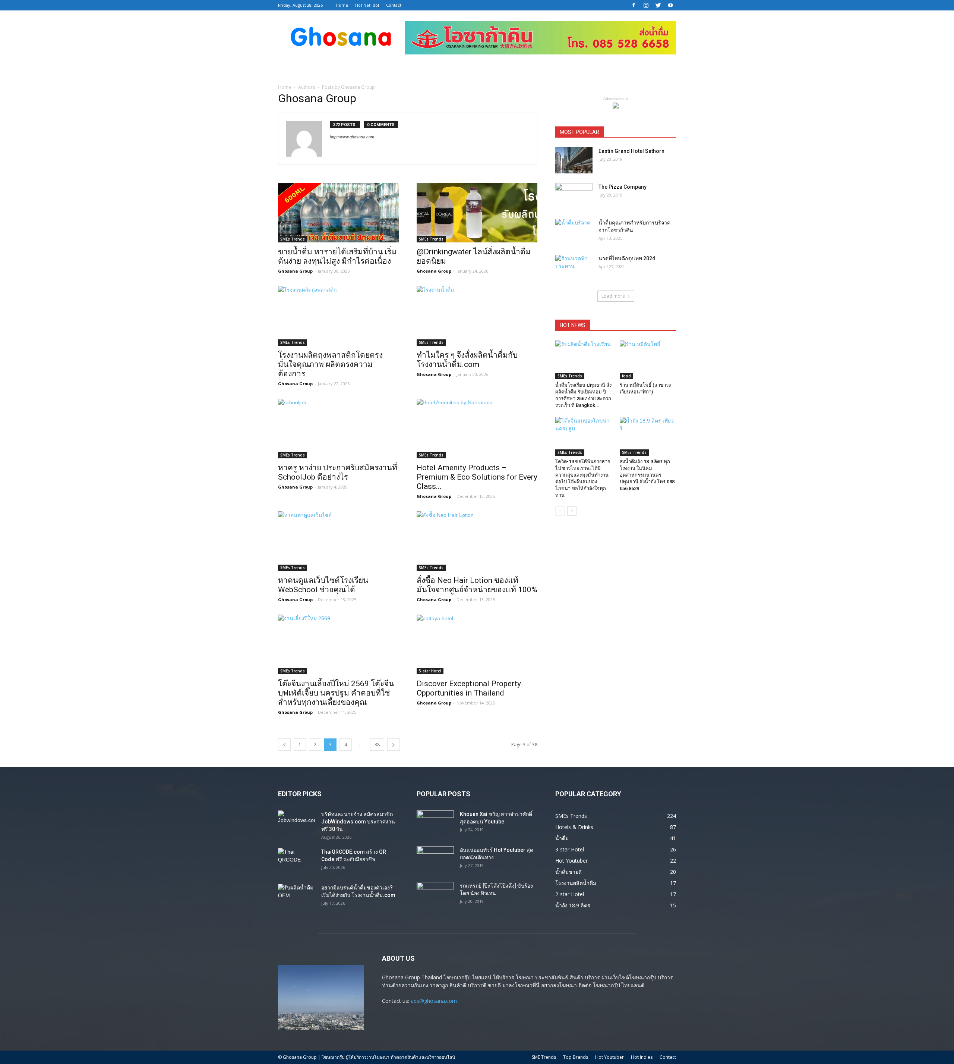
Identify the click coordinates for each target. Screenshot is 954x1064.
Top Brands (575, 1057)
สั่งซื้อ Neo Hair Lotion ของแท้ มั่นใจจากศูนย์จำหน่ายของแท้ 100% (477, 585)
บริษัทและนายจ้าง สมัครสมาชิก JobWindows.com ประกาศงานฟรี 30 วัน (358, 821)
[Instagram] (645, 5)
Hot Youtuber (609, 1057)
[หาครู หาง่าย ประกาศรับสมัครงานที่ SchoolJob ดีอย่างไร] (338, 428)
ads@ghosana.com (434, 1000)
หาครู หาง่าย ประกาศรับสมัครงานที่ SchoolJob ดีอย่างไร (337, 472)
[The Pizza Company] (574, 196)
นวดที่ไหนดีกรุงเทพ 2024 (626, 258)
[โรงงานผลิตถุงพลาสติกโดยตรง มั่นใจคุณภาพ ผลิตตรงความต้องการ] (338, 316)
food (626, 376)
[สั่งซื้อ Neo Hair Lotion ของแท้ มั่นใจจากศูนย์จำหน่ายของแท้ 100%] (477, 541)
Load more (613, 296)
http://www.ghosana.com (352, 137)
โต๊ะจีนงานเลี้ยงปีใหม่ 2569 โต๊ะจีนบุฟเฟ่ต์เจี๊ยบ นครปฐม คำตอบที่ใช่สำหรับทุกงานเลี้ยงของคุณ (336, 693)
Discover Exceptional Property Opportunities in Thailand (469, 688)
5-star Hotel (430, 671)
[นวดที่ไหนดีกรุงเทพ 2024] (574, 268)
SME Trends (544, 1057)
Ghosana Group (295, 271)
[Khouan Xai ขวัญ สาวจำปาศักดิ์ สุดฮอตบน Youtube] (435, 823)
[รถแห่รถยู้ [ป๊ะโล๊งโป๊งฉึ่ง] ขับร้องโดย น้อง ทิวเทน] (435, 895)
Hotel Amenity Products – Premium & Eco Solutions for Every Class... (477, 477)
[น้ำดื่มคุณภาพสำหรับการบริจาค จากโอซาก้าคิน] (574, 232)
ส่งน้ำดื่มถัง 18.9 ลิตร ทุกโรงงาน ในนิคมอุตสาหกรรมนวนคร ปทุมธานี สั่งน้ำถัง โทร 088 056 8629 (647, 475)
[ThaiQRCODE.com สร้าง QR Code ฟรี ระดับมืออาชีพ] (296, 861)
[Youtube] (670, 5)
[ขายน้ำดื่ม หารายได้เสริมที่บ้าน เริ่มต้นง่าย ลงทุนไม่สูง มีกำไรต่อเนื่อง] (338, 212)
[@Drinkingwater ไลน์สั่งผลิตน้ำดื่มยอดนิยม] (477, 212)
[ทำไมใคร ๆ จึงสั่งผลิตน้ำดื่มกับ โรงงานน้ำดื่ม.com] (477, 316)
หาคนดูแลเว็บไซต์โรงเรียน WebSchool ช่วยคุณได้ (323, 585)
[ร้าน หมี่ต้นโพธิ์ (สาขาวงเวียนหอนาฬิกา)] (648, 359)
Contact (393, 5)
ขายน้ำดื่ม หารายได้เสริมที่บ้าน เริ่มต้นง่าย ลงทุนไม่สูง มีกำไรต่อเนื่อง (337, 256)
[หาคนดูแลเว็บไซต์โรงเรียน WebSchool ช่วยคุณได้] (338, 541)
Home (342, 5)
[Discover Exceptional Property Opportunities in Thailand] (477, 644)
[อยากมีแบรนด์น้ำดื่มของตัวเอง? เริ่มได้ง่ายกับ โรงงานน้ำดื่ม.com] (296, 897)
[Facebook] (633, 5)
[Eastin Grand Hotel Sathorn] (574, 160)
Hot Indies (642, 1057)
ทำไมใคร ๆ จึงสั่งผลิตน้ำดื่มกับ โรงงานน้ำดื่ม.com (467, 360)
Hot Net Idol (367, 5)
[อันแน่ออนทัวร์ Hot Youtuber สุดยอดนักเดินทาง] (435, 859)
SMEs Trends (292, 239)
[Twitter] (658, 5)
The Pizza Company (622, 187)
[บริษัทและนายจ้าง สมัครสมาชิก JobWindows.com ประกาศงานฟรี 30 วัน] (296, 823)
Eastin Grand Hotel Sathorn (631, 151)
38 (377, 744)
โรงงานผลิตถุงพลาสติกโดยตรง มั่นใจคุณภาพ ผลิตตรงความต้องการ (330, 364)
